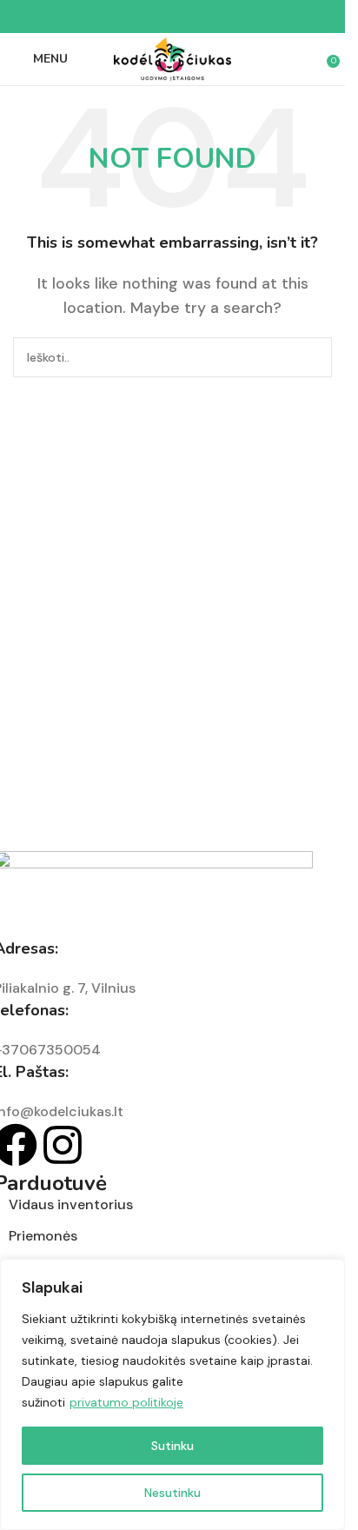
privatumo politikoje (126, 1402)
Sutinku (172, 1446)
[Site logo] (173, 58)
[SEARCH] (312, 357)
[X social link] (152, 17)
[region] (172, 1394)
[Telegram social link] (214, 17)
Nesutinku (172, 1492)
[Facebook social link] (131, 17)
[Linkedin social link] (193, 17)
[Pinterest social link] (172, 17)
